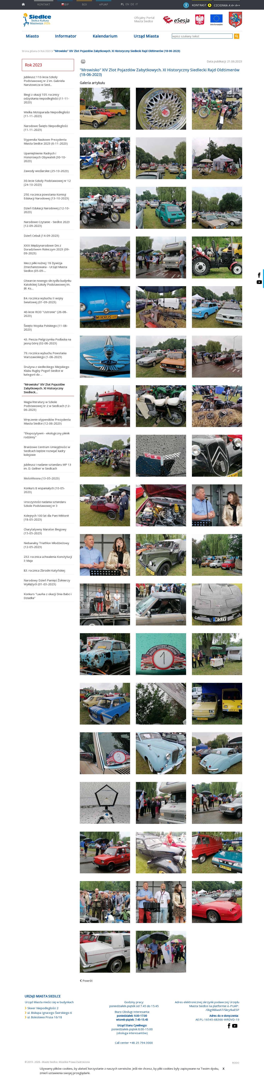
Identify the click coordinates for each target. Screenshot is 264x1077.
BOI (84, 4)
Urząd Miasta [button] (146, 36)
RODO (235, 1062)
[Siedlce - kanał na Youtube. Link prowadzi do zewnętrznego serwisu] (259, 282)
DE (132, 4)
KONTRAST (201, 5)
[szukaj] (236, 36)
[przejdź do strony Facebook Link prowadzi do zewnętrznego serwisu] (229, 1025)
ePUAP (103, 4)
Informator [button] (65, 36)
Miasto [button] (32, 36)
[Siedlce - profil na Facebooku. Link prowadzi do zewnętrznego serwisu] (259, 275)
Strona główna (29, 51)
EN (127, 4)
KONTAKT (43, 4)
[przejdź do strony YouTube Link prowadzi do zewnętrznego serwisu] (234, 1025)
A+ (232, 5)
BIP (66, 4)
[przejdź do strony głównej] (23, 4)
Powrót (88, 981)
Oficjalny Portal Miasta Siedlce (144, 19)
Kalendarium (105, 36)
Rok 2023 (46, 51)
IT (136, 4)
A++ (237, 5)
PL (122, 4)
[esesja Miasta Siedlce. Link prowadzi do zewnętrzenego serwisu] (176, 19)
